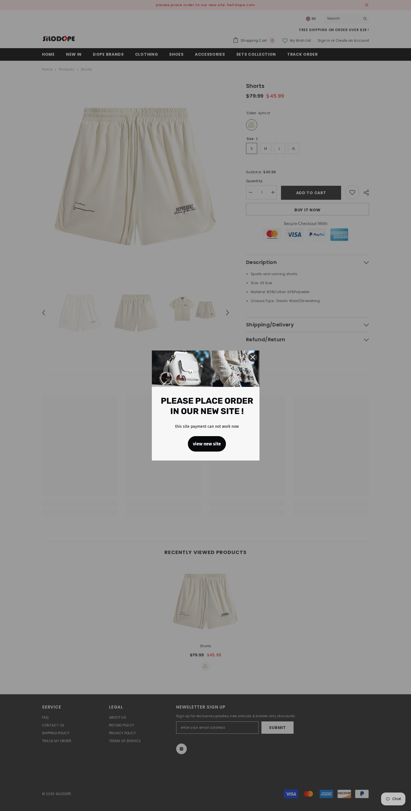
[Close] (252, 357)
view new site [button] (207, 444)
